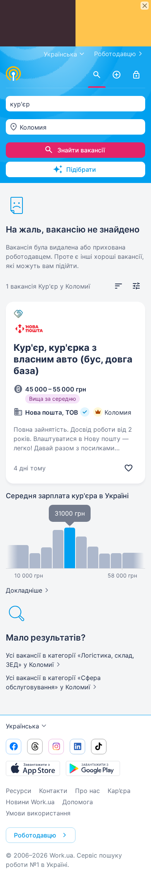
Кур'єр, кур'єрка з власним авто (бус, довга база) (73, 359)
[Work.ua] (13, 73)
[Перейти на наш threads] (35, 746)
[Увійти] (136, 75)
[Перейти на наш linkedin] (77, 746)
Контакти (53, 791)
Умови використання (38, 813)
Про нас (87, 791)
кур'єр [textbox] (20, 104)
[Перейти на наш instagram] (56, 746)
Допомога (77, 802)
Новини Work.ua (30, 802)
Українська (22, 726)
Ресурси (18, 791)
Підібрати (81, 169)
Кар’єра (119, 791)
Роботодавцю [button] (35, 835)
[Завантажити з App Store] (33, 768)
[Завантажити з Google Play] (93, 768)
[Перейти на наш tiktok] (98, 746)
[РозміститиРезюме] (116, 75)
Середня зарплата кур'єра (67, 496)
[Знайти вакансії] (97, 75)
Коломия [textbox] (33, 127)
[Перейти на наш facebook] (13, 746)
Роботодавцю (115, 54)
